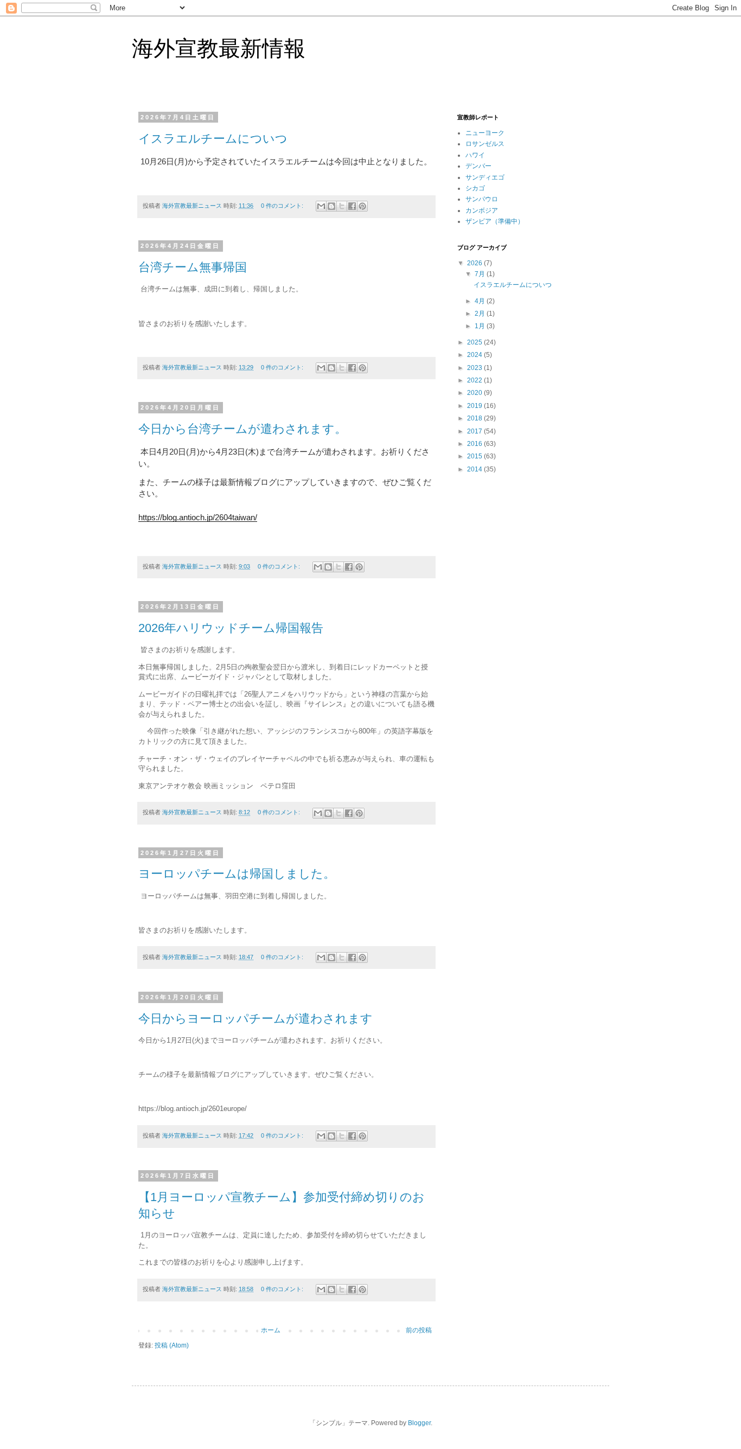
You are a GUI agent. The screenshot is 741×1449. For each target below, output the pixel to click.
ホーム (270, 1330)
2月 (481, 313)
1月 (481, 326)
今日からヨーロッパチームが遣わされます (255, 1018)
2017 (475, 431)
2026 (475, 263)
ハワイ (475, 155)
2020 (475, 393)
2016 (475, 444)
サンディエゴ (484, 177)
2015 (475, 456)
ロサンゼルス (484, 144)
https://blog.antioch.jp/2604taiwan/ (197, 517)
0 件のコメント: (283, 205)
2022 (475, 380)
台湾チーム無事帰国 (192, 267)
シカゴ (475, 188)
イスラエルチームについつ (213, 138)
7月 (481, 274)
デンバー (478, 166)
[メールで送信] (321, 206)
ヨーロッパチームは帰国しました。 (236, 873)
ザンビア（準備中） (494, 221)
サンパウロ (481, 199)
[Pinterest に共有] (362, 206)
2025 (475, 342)
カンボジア (481, 210)
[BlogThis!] (331, 206)
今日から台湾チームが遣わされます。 (242, 429)
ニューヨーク (484, 133)
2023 (475, 368)
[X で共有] (341, 206)
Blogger (419, 1423)
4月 (481, 301)
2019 (475, 406)
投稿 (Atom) (172, 1345)
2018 (475, 418)
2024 (475, 355)
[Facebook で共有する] (352, 206)
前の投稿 (419, 1330)
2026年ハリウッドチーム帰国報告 (230, 628)
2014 (475, 469)
